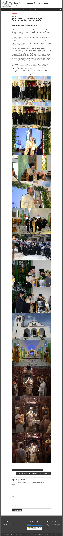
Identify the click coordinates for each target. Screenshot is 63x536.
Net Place (48, 527)
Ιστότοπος (14, 505)
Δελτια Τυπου (14, 13)
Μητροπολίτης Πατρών (28, 9)
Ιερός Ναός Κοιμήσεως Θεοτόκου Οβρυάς (31, 3)
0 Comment (33, 22)
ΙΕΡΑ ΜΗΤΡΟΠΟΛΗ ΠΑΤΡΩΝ (9, 524)
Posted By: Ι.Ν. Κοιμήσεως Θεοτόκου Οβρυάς (20, 22)
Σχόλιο (13, 484)
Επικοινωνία (38, 9)
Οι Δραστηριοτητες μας (15, 9)
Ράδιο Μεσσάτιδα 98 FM (8, 525)
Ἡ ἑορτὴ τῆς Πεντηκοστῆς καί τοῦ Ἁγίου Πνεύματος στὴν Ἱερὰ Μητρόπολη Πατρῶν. (33, 473)
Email (13, 501)
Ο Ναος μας (4, 9)
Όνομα (13, 496)
